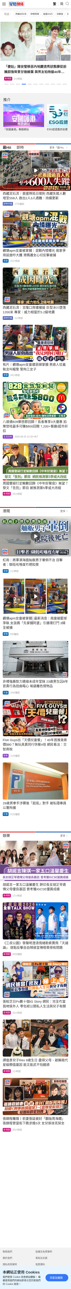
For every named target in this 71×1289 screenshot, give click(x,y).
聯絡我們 (7, 1251)
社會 (5, 693)
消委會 (60, 14)
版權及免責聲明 (44, 1251)
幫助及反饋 (41, 1258)
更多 (62, 511)
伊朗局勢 (34, 14)
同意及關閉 (56, 1277)
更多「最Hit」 (57, 147)
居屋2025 (48, 14)
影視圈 (6, 494)
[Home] (16, 4)
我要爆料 (40, 1264)
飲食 (5, 756)
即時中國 (7, 204)
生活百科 (9, 79)
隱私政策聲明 (10, 1264)
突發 (5, 261)
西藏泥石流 (20, 14)
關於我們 (7, 1258)
